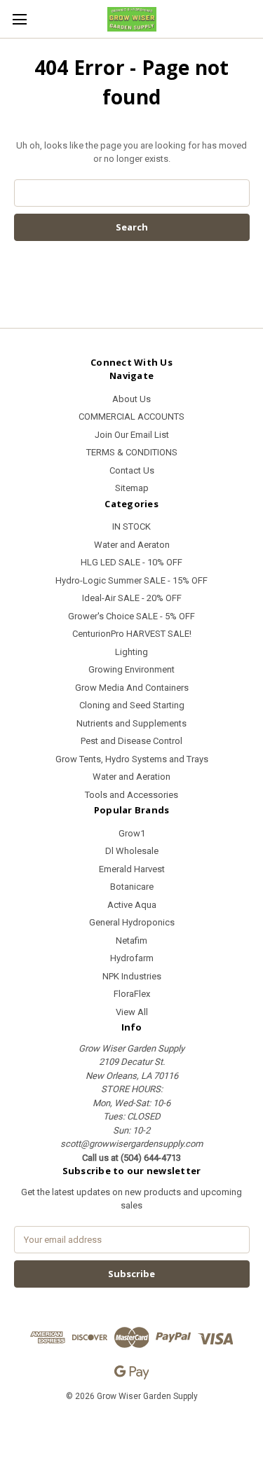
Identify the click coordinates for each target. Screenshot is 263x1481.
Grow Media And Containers (132, 687)
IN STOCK (131, 526)
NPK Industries (131, 976)
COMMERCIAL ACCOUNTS (131, 416)
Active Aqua (131, 905)
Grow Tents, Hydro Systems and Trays (131, 759)
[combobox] (132, 193)
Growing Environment (131, 669)
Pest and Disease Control (131, 741)
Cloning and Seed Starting (131, 705)
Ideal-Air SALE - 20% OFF (132, 598)
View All (132, 1012)
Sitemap (132, 488)
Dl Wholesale (132, 851)
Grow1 (132, 833)
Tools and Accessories (131, 795)
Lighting (131, 652)
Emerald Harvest (132, 869)
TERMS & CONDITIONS (131, 452)
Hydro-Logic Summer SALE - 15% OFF (131, 580)
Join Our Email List (132, 434)
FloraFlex (132, 994)
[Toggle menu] (19, 19)
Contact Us (131, 470)
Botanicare (132, 886)
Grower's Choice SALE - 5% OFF (131, 616)
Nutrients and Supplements (131, 723)
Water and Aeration (131, 776)
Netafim (131, 940)
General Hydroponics (132, 922)
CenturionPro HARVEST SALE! (131, 633)
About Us (131, 399)
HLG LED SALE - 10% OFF (131, 562)
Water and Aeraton (132, 544)
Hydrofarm (132, 958)
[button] (132, 1428)
